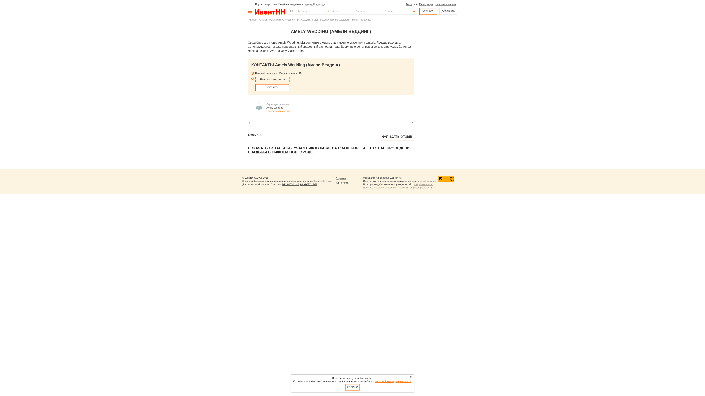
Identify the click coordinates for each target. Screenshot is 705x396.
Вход (409, 4)
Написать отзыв (397, 136)
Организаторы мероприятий (284, 20)
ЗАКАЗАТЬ (428, 11)
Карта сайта (342, 183)
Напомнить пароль (445, 4)
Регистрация (426, 4)
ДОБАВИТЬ (448, 11)
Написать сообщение (278, 111)
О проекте (341, 178)
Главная (252, 20)
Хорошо (352, 387)
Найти (291, 11)
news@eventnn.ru (427, 181)
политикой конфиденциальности (393, 381)
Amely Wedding (274, 107)
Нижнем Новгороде (314, 4)
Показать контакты (272, 79)
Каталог (263, 20)
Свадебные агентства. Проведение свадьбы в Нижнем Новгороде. (336, 20)
